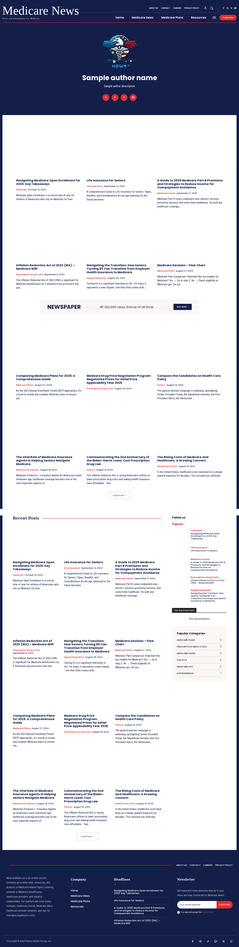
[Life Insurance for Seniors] (119, 152)
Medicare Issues (166, 193)
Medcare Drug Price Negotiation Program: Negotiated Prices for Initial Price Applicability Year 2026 (119, 379)
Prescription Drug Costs (29, 274)
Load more (118, 495)
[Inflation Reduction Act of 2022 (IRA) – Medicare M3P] (49, 236)
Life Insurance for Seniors (106, 180)
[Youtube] (235, 8)
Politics (161, 385)
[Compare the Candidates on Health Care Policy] (190, 347)
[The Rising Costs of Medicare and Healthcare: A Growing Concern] (190, 428)
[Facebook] (224, 8)
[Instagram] (227, 8)
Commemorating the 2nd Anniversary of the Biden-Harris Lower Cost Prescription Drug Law (118, 460)
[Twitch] (216, 942)
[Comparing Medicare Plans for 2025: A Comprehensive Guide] (49, 347)
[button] (212, 8)
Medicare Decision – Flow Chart (181, 265)
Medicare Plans (166, 271)
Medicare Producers (27, 470)
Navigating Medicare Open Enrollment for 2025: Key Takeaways (48, 182)
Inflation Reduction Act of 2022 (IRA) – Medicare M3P (45, 267)
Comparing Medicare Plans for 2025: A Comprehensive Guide (45, 377)
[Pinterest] (115, 97)
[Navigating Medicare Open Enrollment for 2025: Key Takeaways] (49, 152)
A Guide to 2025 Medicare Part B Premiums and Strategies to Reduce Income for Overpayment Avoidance (190, 183)
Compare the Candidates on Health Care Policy (189, 377)
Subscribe (224, 904)
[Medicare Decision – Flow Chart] (190, 236)
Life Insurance (94, 186)
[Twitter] (231, 8)
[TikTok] (208, 942)
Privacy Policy (207, 912)
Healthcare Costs (167, 466)
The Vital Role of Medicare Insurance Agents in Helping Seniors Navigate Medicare (44, 460)
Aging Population (96, 278)
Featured (21, 189)
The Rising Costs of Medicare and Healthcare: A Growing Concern (182, 459)
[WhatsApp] (231, 942)
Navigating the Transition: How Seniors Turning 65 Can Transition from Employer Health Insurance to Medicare (118, 268)
